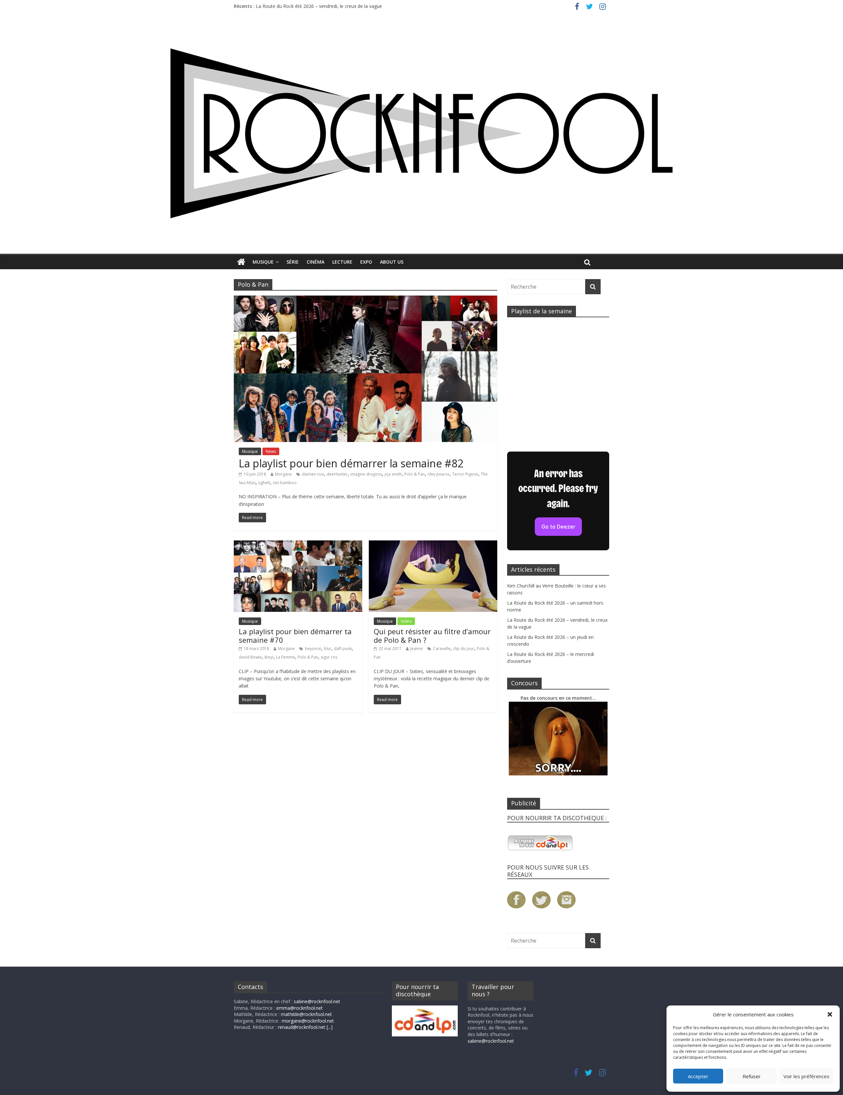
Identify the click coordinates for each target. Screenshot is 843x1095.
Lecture (342, 262)
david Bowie (250, 657)
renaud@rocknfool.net (301, 1027)
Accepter (698, 1076)
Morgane (283, 474)
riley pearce (438, 474)
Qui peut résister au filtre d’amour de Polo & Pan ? (432, 635)
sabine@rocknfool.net (317, 1001)
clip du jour (463, 648)
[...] (330, 1027)
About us (391, 262)
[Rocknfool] (421, 133)
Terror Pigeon (465, 474)
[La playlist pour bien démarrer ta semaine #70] (298, 544)
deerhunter (337, 474)
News (271, 451)
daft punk (343, 648)
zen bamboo (285, 482)
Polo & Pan (414, 474)
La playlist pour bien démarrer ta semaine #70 (295, 635)
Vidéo (406, 621)
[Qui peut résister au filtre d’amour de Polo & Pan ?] (433, 544)
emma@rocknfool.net (299, 1008)
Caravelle (441, 648)
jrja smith (393, 474)
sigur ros (329, 657)
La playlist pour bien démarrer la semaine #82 (351, 463)
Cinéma (315, 262)
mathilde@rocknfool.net (306, 1014)
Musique (263, 262)
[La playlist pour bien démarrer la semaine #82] (365, 299)
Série (292, 262)
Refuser (752, 1076)
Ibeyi (268, 657)
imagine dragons (366, 474)
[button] (830, 1014)
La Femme (285, 657)
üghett (264, 482)
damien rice (313, 474)
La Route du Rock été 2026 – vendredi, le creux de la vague (319, 6)
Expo (366, 262)
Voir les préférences (806, 1076)
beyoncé (313, 648)
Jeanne (416, 648)
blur (327, 648)
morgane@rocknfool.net (308, 1021)
